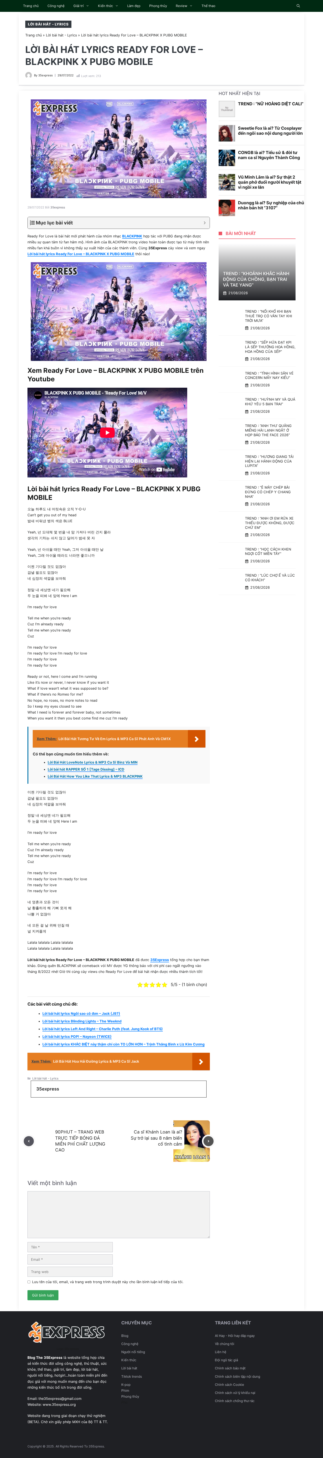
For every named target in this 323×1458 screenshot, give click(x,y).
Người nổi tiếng (133, 1352)
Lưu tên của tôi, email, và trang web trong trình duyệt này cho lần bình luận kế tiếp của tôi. (107, 1282)
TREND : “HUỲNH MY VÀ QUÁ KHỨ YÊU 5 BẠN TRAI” (270, 401)
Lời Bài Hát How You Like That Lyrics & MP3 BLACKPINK (95, 776)
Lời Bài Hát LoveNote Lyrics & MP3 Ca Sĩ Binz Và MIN (93, 762)
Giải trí (78, 6)
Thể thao (208, 6)
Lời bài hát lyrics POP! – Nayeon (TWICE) (77, 1036)
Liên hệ (220, 1352)
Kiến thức (105, 6)
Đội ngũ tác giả (226, 1360)
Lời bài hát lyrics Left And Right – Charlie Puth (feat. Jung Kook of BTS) (102, 1029)
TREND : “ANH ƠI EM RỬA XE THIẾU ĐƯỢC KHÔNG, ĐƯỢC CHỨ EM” (269, 523)
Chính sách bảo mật (230, 1368)
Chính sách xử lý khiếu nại (235, 1393)
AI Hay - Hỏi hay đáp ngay (235, 1336)
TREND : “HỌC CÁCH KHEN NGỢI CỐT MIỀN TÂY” (268, 551)
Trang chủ (31, 6)
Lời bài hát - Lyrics (48, 24)
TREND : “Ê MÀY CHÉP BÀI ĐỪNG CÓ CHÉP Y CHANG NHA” (268, 492)
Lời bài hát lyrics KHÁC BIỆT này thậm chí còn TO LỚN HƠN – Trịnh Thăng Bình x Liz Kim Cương (123, 1044)
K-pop (126, 1385)
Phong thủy (158, 6)
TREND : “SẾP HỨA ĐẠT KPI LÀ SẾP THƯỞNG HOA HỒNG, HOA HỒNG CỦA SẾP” (270, 347)
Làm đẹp (133, 6)
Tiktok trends (131, 1376)
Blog (124, 1336)
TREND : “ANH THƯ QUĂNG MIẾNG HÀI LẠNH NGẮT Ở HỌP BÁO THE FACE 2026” (268, 430)
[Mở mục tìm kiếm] (298, 6)
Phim (125, 1390)
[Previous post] (28, 1141)
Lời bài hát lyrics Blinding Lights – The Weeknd (82, 1021)
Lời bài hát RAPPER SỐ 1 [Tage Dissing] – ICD (86, 769)
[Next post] (208, 1141)
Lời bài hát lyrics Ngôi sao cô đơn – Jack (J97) (81, 1013)
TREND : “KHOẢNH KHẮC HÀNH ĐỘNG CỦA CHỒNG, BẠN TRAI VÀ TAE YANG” (256, 279)
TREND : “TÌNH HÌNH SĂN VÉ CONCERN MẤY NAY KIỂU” (269, 375)
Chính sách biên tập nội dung (237, 1376)
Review (181, 6)
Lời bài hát (129, 1368)
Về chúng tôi (224, 1344)
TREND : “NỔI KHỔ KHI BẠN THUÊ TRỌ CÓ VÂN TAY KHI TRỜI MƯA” (268, 316)
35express (45, 75)
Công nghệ (56, 6)
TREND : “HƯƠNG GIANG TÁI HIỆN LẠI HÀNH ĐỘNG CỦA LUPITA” (269, 461)
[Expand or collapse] (204, 222)
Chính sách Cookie (229, 1385)
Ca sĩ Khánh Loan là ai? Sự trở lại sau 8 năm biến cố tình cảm (156, 1137)
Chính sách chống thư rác (234, 1401)
